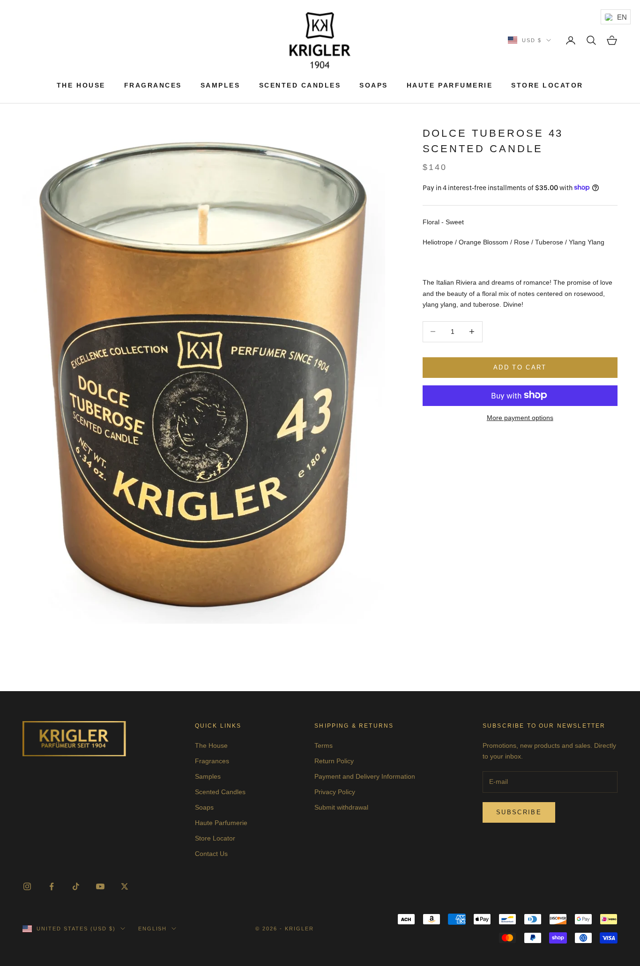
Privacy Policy (334, 792)
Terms (323, 745)
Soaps (373, 85)
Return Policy (334, 761)
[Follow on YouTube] (100, 886)
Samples (220, 85)
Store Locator (547, 85)
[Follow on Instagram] (27, 886)
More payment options (520, 417)
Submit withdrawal (341, 807)
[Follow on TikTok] (76, 886)
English (152, 928)
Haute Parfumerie (449, 85)
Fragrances (153, 85)
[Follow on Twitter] (124, 886)
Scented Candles (300, 85)
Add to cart (520, 367)
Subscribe (519, 812)
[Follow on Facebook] (51, 886)
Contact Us (211, 853)
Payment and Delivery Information (364, 776)
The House (81, 85)
